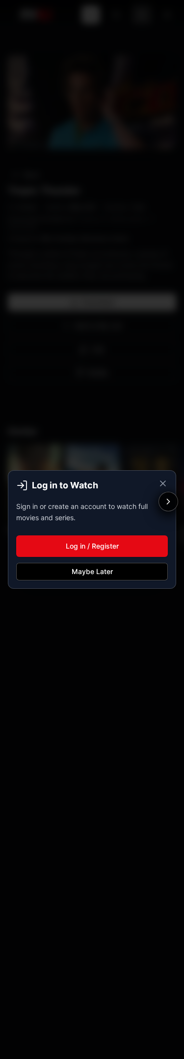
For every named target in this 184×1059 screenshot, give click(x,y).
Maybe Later (92, 571)
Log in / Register (92, 546)
